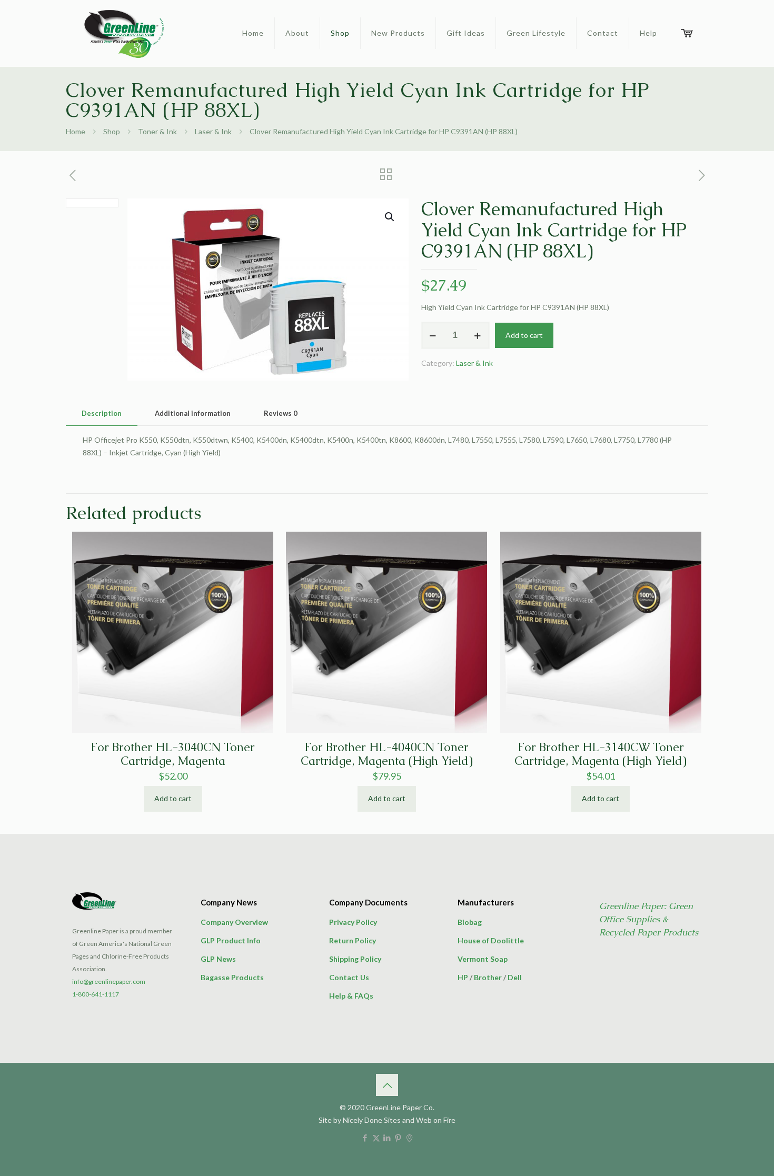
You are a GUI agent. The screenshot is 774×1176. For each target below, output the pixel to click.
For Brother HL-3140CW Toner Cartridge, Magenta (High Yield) (600, 754)
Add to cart (524, 335)
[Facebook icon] (365, 1137)
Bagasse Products (232, 977)
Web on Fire (435, 1119)
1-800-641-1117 (95, 994)
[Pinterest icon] (398, 1137)
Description (102, 413)
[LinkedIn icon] (387, 1137)
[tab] (101, 413)
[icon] (409, 1137)
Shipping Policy (355, 958)
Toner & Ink (157, 131)
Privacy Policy (353, 922)
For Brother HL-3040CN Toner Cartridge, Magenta (173, 754)
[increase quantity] (478, 335)
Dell (515, 977)
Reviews (280, 413)
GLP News (218, 958)
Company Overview (234, 922)
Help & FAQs (351, 995)
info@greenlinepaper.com (108, 981)
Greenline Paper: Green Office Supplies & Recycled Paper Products (648, 919)
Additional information (193, 413)
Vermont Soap (483, 958)
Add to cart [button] (173, 798)
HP (463, 977)
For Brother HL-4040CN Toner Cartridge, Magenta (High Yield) (387, 754)
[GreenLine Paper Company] (123, 33)
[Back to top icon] (387, 1085)
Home (75, 131)
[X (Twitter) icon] (376, 1137)
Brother (488, 977)
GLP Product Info (231, 940)
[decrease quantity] (433, 335)
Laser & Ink (213, 131)
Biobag (470, 922)
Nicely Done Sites (372, 1119)
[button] (390, 216)
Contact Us (349, 977)
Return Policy (352, 940)
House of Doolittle (491, 940)
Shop (111, 131)
